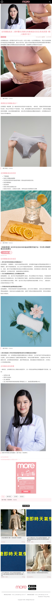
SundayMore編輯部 (40, 36)
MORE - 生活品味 (31, 541)
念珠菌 (15, 496)
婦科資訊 (9, 496)
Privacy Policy (47, 596)
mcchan (3, 541)
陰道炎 (22, 496)
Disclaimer (40, 596)
